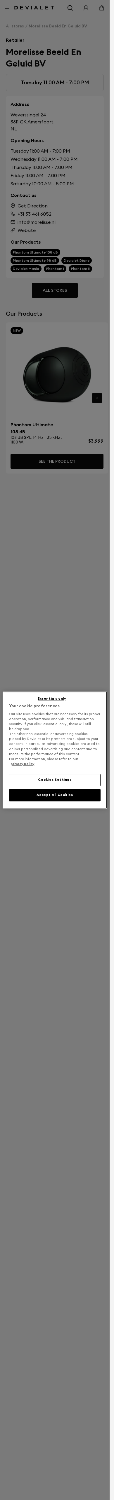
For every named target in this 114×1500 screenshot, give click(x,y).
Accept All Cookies (55, 795)
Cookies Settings (54, 780)
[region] (55, 750)
